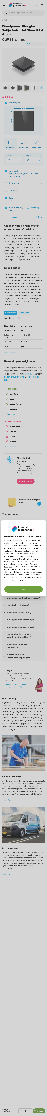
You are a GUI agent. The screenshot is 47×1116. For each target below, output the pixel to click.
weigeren (24, 564)
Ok (23, 589)
